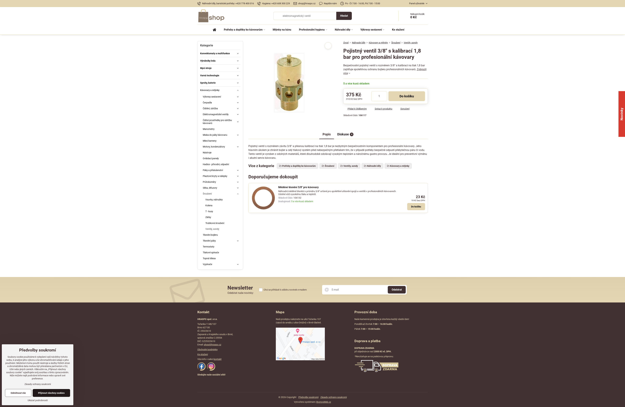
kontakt (218, 359)
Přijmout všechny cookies (51, 393)
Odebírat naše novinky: (240, 292)
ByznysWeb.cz (323, 402)
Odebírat (397, 289)
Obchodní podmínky (207, 349)
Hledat (344, 15)
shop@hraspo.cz (212, 344)
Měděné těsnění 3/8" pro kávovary (298, 187)
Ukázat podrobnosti (38, 400)
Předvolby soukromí (308, 397)
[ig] (211, 369)
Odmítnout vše (18, 393)
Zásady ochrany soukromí (333, 397)
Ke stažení (202, 354)
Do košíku (407, 96)
